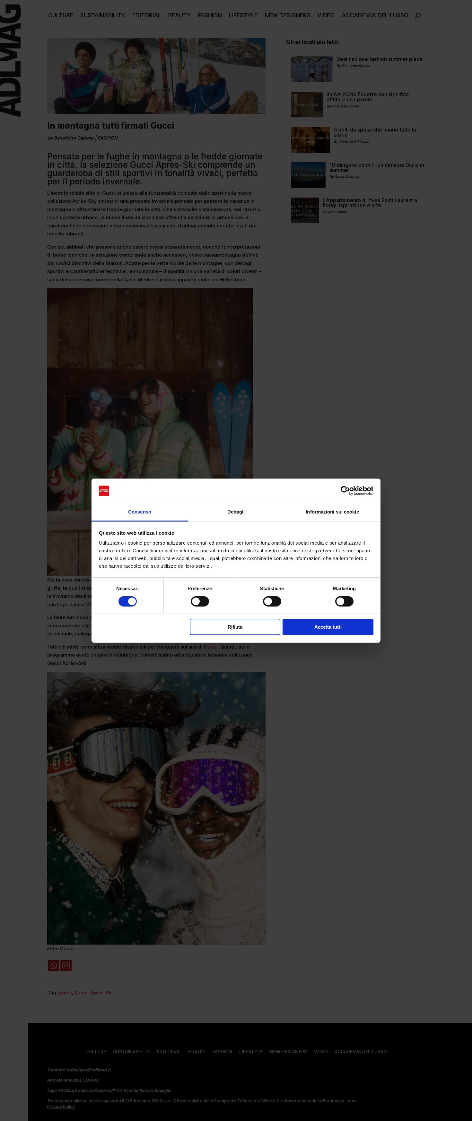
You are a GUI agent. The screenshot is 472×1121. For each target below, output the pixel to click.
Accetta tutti (328, 627)
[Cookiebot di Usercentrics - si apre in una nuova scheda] (345, 491)
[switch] (200, 601)
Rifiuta (235, 627)
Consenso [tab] (139, 511)
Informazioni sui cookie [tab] (332, 511)
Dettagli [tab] (236, 511)
